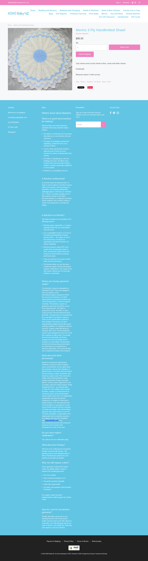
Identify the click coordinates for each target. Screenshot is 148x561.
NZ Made (97, 82)
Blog (51, 14)
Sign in (118, 2)
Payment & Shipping (54, 541)
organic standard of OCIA (60, 295)
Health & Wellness (91, 10)
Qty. (77, 43)
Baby (77, 82)
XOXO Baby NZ (50, 553)
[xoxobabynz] (74, 549)
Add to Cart (124, 47)
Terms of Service (83, 541)
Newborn (90, 82)
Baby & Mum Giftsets (111, 10)
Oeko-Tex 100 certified (51, 389)
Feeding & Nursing (78, 14)
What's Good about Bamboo (56, 113)
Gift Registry (61, 14)
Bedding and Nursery (47, 10)
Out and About (117, 14)
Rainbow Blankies (82, 33)
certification (60, 439)
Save (91, 87)
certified (55, 497)
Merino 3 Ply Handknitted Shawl (24, 25)
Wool (109, 82)
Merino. (83, 82)
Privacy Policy (68, 541)
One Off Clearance (107, 17)
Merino (104, 14)
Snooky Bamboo (133, 14)
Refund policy (96, 541)
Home (32, 10)
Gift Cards (135, 17)
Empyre (92, 553)
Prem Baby (93, 14)
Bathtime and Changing (70, 10)
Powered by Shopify (101, 553)
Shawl (104, 82)
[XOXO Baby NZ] (18, 14)
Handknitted (123, 17)
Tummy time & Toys (131, 10)
